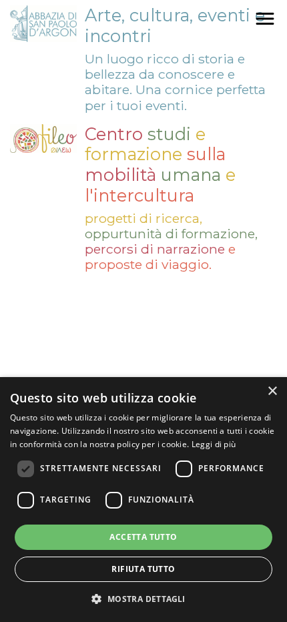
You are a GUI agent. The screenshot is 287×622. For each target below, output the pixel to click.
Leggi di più (214, 444)
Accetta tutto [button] (143, 537)
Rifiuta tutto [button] (143, 569)
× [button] (272, 391)
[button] (143, 599)
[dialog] (143, 499)
